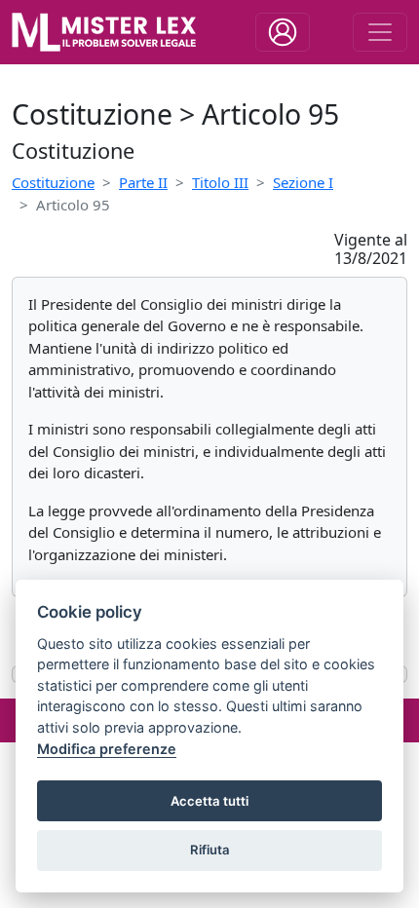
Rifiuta (210, 849)
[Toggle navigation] (282, 32)
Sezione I (303, 182)
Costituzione (53, 182)
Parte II (143, 182)
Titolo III (220, 182)
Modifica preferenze (106, 748)
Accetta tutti (209, 801)
